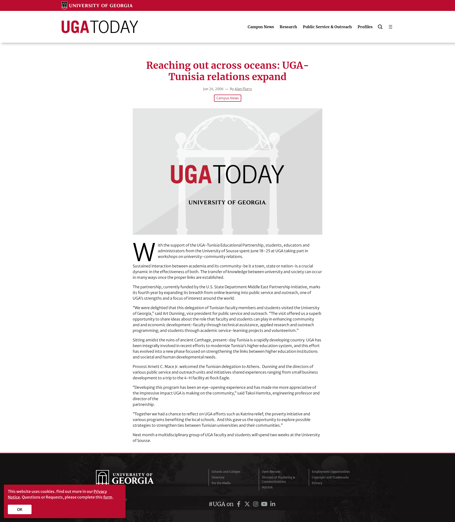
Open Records (271, 471)
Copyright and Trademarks (330, 477)
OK (20, 509)
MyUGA (267, 487)
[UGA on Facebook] (239, 504)
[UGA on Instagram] (256, 504)
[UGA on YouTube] (265, 504)
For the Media (221, 483)
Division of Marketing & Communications (278, 479)
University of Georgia (131, 479)
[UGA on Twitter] (248, 504)
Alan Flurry (243, 89)
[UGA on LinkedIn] (272, 504)
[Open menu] (390, 27)
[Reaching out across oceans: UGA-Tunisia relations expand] (227, 171)
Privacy (317, 483)
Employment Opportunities (331, 471)
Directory (218, 477)
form (107, 497)
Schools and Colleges (226, 471)
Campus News (227, 98)
